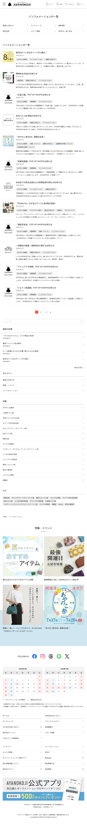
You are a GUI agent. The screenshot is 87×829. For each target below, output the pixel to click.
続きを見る (79, 367)
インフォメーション (52, 746)
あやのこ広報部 (8, 407)
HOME (5, 517)
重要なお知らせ (8, 25)
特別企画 (6, 31)
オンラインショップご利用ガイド (15, 758)
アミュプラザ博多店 (10, 459)
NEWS (47, 752)
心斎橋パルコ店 (8, 413)
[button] (59, 4)
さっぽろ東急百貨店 (10, 454)
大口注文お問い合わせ (11, 727)
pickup (60, 504)
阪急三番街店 (7, 470)
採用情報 (48, 769)
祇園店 (5, 480)
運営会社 (48, 758)
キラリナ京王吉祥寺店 (11, 423)
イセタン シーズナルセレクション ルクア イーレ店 (21, 449)
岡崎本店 (6, 439)
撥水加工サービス (9, 732)
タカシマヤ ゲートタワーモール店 (15, 428)
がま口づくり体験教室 (11, 738)
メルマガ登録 (7, 752)
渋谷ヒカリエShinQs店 (11, 418)
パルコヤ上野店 (8, 475)
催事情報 (61, 25)
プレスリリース (35, 25)
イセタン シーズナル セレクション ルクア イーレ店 (20, 504)
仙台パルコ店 (7, 433)
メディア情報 (35, 31)
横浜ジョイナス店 (9, 464)
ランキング (7, 746)
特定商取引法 (49, 763)
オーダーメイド (8, 721)
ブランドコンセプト (52, 721)
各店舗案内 (49, 727)
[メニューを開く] (4, 4)
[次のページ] (50, 312)
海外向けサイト (8, 769)
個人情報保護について (11, 763)
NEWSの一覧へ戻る (65, 31)
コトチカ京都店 (8, 444)
